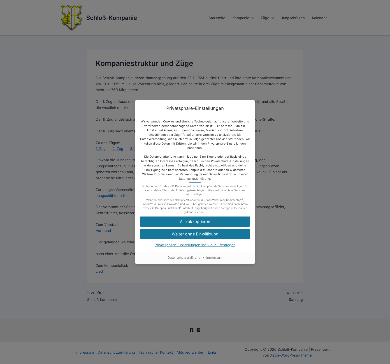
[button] (195, 234)
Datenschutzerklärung (194, 178)
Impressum (214, 257)
